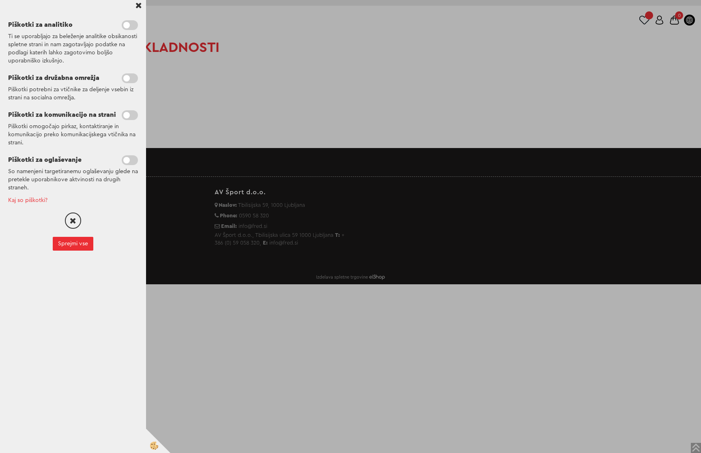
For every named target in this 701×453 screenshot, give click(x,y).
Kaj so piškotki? (27, 200)
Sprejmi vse (73, 244)
